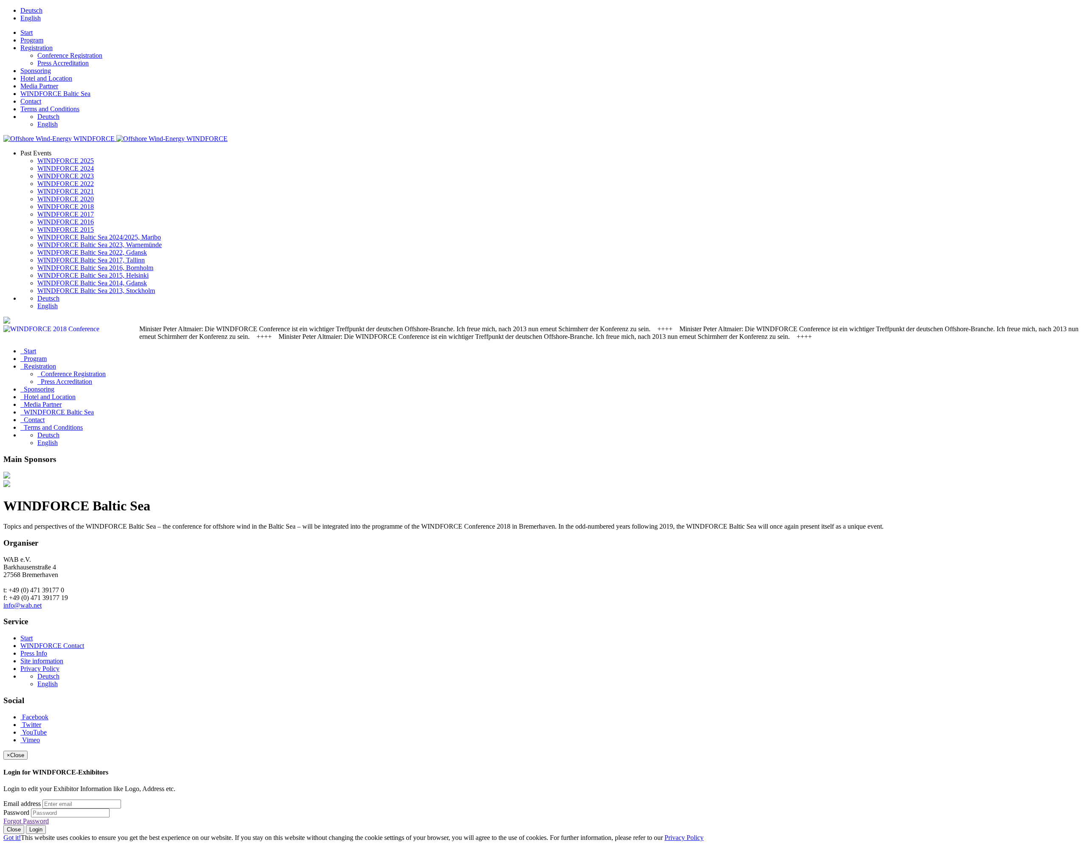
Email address (22, 803)
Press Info (33, 653)
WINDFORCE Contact (52, 645)
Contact (30, 101)
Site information (41, 661)
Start (26, 32)
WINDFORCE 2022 (65, 183)
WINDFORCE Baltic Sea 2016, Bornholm (95, 267)
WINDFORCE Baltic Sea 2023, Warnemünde (99, 244)
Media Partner (39, 86)
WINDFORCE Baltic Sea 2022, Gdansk (92, 252)
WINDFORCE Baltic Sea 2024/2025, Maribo (99, 237)
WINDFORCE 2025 (65, 160)
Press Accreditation (63, 63)
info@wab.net (22, 605)
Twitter (30, 724)
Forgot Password (26, 821)
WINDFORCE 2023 (65, 176)
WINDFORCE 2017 (65, 214)
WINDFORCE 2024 (65, 168)
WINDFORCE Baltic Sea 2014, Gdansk (92, 283)
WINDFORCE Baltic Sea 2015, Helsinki (93, 275)
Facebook (34, 717)
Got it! (12, 837)
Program (31, 40)
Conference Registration (69, 55)
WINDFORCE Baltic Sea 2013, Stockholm (96, 290)
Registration (36, 47)
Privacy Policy (39, 668)
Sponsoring (35, 70)
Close (14, 829)
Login (35, 829)
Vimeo (30, 740)
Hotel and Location (46, 78)
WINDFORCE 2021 (65, 191)
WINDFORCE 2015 (65, 229)
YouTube (33, 732)
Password (16, 812)
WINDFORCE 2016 (65, 221)
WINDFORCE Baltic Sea (55, 93)
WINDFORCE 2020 (65, 199)
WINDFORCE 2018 (65, 206)
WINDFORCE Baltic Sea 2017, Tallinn (91, 260)
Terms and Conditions (49, 109)
